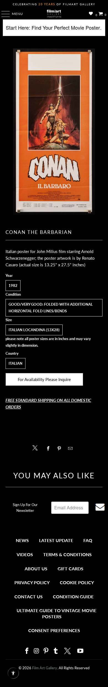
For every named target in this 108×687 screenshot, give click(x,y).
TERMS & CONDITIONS (67, 554)
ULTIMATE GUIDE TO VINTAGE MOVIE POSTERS (56, 613)
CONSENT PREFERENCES (54, 630)
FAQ (87, 540)
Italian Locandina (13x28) (34, 330)
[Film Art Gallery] (54, 13)
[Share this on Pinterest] (60, 448)
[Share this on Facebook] (49, 448)
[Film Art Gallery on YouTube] (80, 651)
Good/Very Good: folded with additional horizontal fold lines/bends (51, 307)
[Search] (54, 29)
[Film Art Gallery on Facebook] (27, 651)
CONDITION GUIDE (73, 596)
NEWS (22, 540)
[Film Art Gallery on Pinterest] (46, 651)
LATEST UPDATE (56, 540)
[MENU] (3, 13)
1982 (13, 285)
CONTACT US (28, 596)
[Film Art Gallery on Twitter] (68, 651)
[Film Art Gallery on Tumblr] (56, 651)
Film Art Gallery (44, 668)
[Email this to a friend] (72, 448)
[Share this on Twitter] (36, 447)
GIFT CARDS (70, 568)
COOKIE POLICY (77, 582)
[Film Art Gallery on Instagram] (36, 651)
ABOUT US (36, 568)
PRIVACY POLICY (32, 582)
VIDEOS (25, 554)
